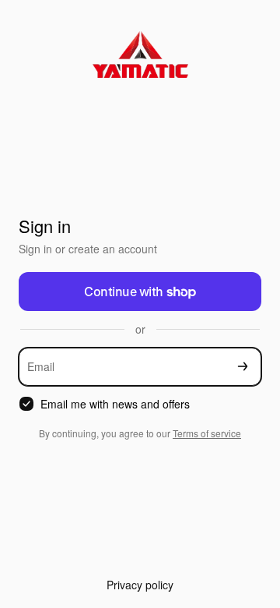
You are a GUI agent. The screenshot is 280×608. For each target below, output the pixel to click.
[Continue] (242, 366)
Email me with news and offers (115, 404)
